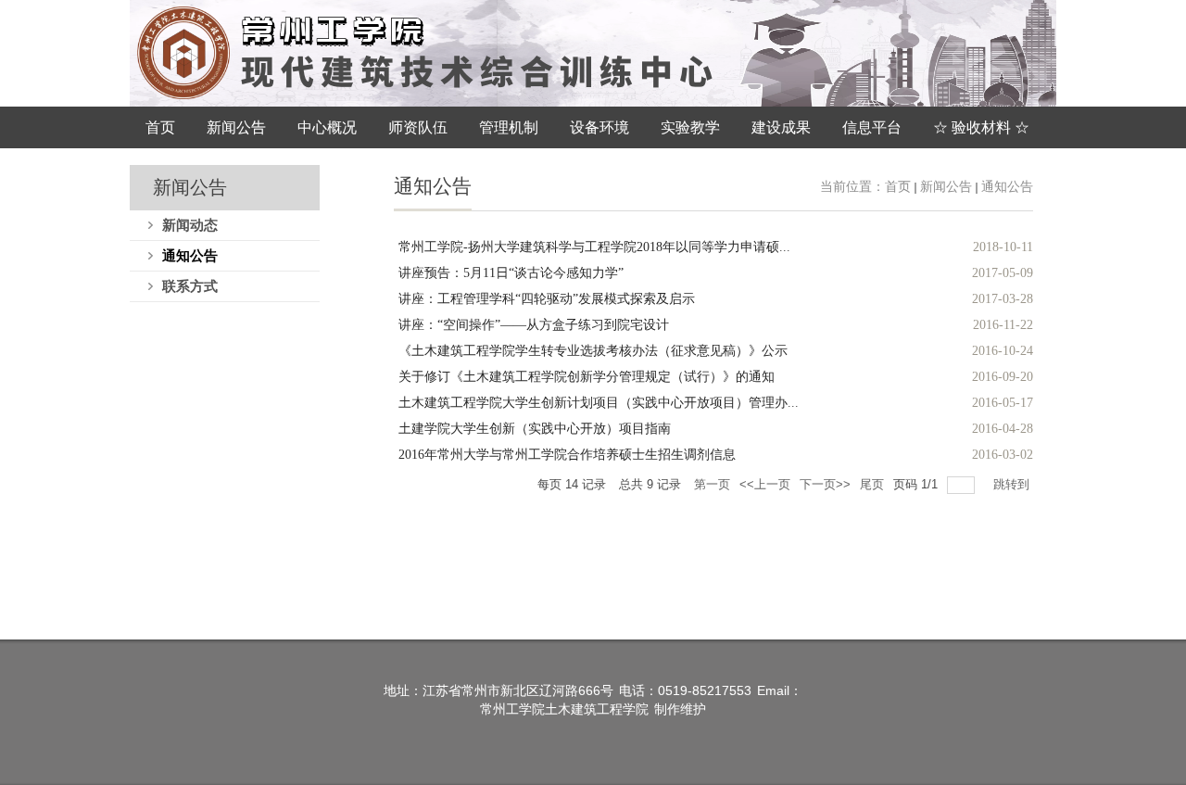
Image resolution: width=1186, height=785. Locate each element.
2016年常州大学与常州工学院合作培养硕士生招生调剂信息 (567, 455)
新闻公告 (946, 187)
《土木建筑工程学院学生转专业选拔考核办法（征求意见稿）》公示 (593, 351)
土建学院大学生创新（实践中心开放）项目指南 (534, 429)
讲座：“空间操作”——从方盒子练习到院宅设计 (533, 325)
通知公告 (1007, 187)
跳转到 (1013, 484)
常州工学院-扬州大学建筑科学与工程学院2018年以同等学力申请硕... (594, 247)
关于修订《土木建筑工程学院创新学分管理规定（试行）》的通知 (586, 377)
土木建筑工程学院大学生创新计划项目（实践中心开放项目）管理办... (598, 403)
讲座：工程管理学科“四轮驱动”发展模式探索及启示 (546, 299)
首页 (898, 187)
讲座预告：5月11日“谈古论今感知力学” (511, 273)
